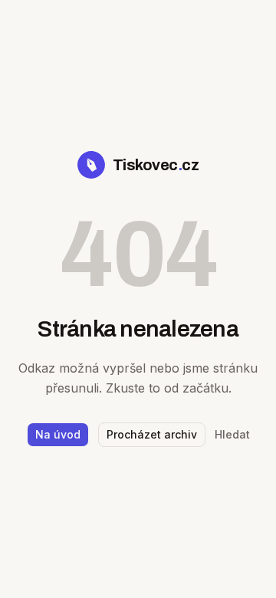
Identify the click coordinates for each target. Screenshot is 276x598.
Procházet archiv (152, 434)
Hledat (232, 434)
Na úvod (57, 434)
